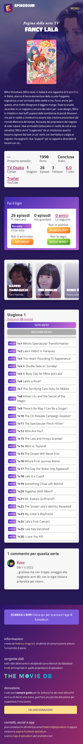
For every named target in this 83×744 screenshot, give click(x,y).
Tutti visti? (41, 325)
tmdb (7, 668)
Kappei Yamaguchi (18, 288)
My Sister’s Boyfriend (35, 514)
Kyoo (21, 562)
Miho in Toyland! (31, 446)
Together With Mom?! (35, 491)
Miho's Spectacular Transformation (43, 343)
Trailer (13, 178)
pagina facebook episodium (31, 731)
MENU (75, 8)
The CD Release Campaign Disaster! (44, 416)
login (18, 203)
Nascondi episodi (20, 319)
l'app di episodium (23, 736)
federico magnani (25, 643)
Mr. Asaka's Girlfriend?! (36, 498)
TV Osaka (15, 167)
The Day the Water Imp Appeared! (43, 468)
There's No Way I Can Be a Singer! (42, 408)
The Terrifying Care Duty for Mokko (43, 388)
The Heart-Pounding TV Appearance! (44, 358)
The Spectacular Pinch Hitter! (40, 423)
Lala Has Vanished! (33, 529)
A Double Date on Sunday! (37, 366)
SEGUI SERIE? (59, 241)
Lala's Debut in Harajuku (36, 351)
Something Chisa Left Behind (40, 483)
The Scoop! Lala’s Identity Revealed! (44, 506)
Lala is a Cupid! (30, 476)
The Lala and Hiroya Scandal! (40, 438)
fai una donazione (40, 710)
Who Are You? (30, 431)
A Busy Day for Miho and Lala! (39, 373)
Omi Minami (47, 290)
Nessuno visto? (41, 332)
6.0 (69, 167)
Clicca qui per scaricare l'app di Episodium (41, 617)
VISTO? (12, 343)
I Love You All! (30, 536)
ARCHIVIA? (22, 241)
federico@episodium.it (56, 727)
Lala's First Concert (33, 521)
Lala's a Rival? (29, 381)
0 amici (62, 215)
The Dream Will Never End (38, 453)
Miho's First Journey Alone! (38, 461)
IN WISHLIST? (59, 230)
